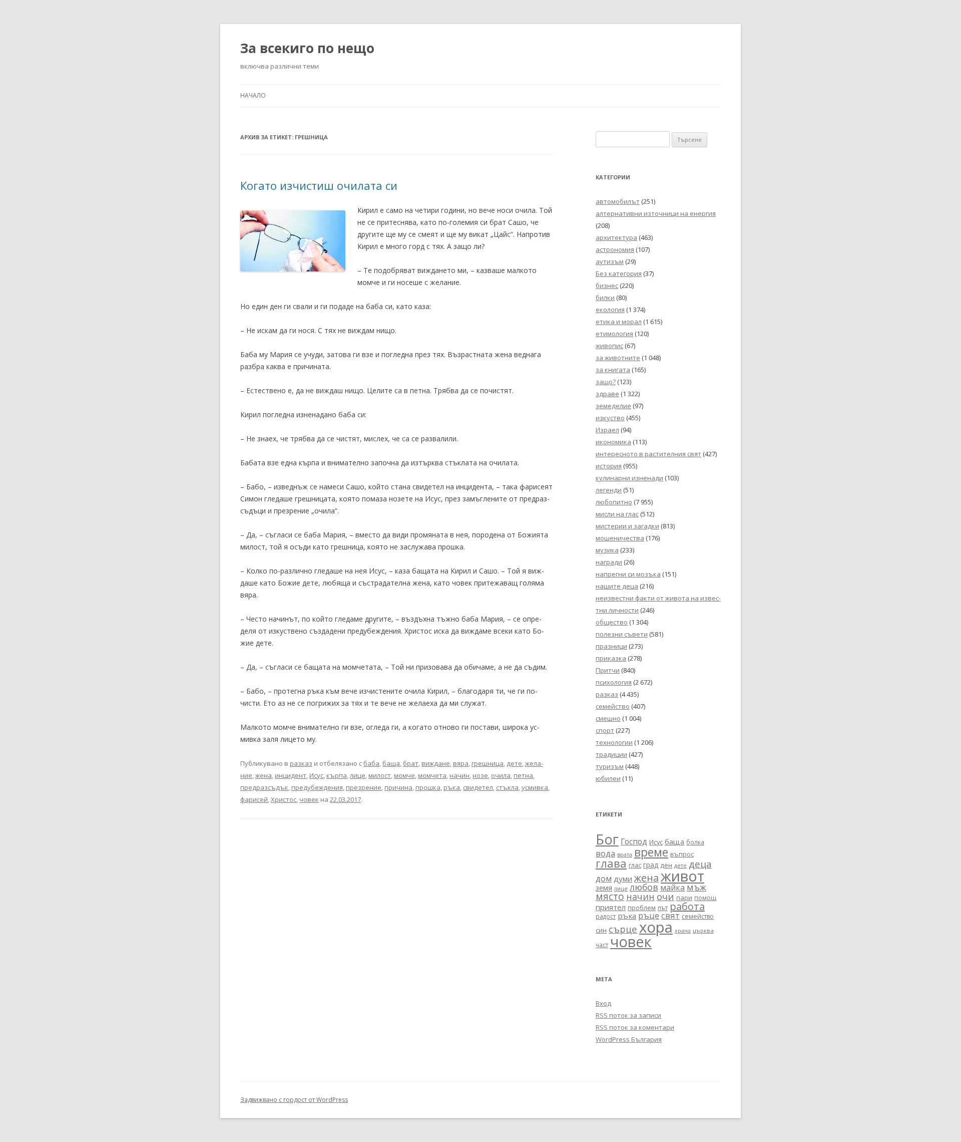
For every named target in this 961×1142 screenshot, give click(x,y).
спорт (605, 730)
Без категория (619, 273)
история (609, 465)
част (602, 945)
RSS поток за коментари (635, 1027)
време (651, 852)
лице (357, 775)
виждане (435, 763)
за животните (618, 357)
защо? (606, 381)
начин (459, 775)
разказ (301, 763)
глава (611, 863)
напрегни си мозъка (628, 574)
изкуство (610, 417)
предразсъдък (264, 787)
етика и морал (619, 321)
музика (607, 549)
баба (371, 763)
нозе (480, 775)
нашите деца (617, 586)
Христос (283, 799)
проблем (642, 908)
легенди (609, 489)
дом (604, 878)
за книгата (613, 369)
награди (609, 561)
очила (501, 775)
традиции (611, 754)
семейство (613, 706)
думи (623, 879)
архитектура (616, 237)
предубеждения (317, 787)
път (663, 908)
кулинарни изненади (629, 477)
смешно (608, 718)
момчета (432, 775)
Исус (316, 775)
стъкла (507, 787)
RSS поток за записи (628, 1015)
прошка (427, 787)
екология (610, 309)
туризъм (610, 766)
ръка (451, 787)
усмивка (535, 787)
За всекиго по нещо (307, 48)
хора (656, 927)
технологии (614, 742)
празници (611, 646)
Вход (603, 1003)
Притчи (608, 670)
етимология (614, 333)
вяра (460, 763)
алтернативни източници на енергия (656, 213)
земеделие (613, 405)
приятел (611, 907)
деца (700, 864)
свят (670, 915)
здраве (607, 393)
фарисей (254, 799)
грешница (487, 763)
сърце (623, 929)
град (650, 865)
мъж (696, 887)
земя (604, 888)
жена (263, 775)
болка (695, 842)
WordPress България (629, 1039)
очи (665, 896)
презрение (363, 787)
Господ (634, 841)
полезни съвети (622, 634)
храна (683, 930)
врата (624, 854)
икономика (613, 441)
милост (379, 775)
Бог (607, 839)
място (610, 896)
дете (514, 763)
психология (614, 682)
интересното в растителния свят (648, 453)
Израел (607, 429)
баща (391, 763)
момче (404, 775)
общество (612, 622)
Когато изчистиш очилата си (318, 185)
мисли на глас (617, 513)
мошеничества (620, 537)
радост (606, 916)
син (601, 930)
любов (644, 887)
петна (523, 775)
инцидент (290, 775)
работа (687, 906)
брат (410, 763)
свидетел (478, 787)
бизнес (607, 285)
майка (672, 887)
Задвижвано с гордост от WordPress (294, 1099)
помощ (705, 898)
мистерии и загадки (627, 525)
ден (666, 865)
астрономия (615, 249)
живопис (609, 345)
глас (635, 865)
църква (703, 930)
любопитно (614, 501)
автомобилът (618, 201)
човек (309, 799)
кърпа (336, 775)
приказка (611, 658)
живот (682, 876)
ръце (648, 915)
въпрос (682, 854)
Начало (253, 95)
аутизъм (610, 261)
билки (605, 297)
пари (684, 897)
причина (398, 787)
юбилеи (608, 778)
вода (605, 853)
